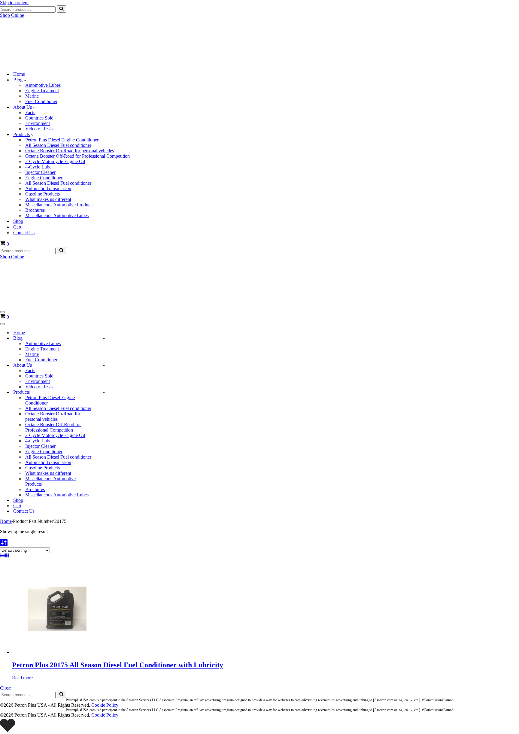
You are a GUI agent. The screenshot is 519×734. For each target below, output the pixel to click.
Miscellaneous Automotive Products (59, 204)
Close (5, 687)
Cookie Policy (104, 705)
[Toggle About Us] (104, 365)
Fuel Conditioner (41, 101)
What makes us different (48, 199)
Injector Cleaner (40, 172)
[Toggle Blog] (104, 338)
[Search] (61, 9)
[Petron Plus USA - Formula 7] (45, 63)
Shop (18, 221)
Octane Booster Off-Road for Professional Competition (77, 156)
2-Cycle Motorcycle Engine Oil (55, 161)
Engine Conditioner (43, 177)
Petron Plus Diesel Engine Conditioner (62, 139)
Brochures (35, 210)
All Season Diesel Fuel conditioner (58, 145)
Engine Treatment (42, 90)
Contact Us (24, 232)
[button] (25, 80)
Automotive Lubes (43, 85)
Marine (32, 96)
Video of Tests (39, 128)
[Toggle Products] (104, 392)
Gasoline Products (42, 193)
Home (19, 74)
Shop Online (12, 15)
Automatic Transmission (48, 188)
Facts (30, 112)
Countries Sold (39, 117)
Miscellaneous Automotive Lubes (57, 215)
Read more (22, 677)
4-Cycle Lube (38, 166)
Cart (17, 226)
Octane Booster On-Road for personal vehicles (69, 150)
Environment (37, 123)
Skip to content (14, 2)
